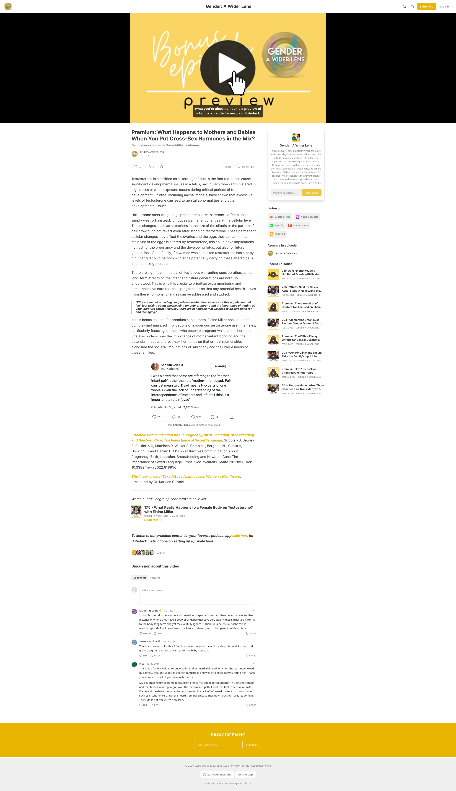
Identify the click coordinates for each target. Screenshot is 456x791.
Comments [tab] (140, 577)
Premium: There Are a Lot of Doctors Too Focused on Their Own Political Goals (301, 305)
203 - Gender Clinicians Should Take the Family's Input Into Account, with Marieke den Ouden (302, 354)
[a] (273, 275)
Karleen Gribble (182, 424)
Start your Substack (218, 774)
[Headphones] (122, 71)
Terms (245, 765)
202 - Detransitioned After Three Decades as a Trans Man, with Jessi (303, 387)
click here (240, 536)
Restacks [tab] (155, 577)
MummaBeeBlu (149, 610)
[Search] (404, 6)
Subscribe (426, 6)
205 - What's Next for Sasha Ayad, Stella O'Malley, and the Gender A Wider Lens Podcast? (302, 288)
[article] (296, 275)
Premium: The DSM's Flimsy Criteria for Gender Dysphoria (301, 338)
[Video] (122, 64)
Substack (210, 783)
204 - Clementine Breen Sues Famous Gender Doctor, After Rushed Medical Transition (301, 321)
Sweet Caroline (148, 641)
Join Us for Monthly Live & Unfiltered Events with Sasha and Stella (300, 272)
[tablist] (146, 577)
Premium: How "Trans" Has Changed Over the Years (299, 370)
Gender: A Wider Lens (152, 152)
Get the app (245, 774)
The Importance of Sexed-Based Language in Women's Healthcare (185, 476)
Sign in (445, 6)
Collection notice (261, 765)
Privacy (235, 765)
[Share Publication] (412, 6)
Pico (141, 663)
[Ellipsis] (254, 610)
